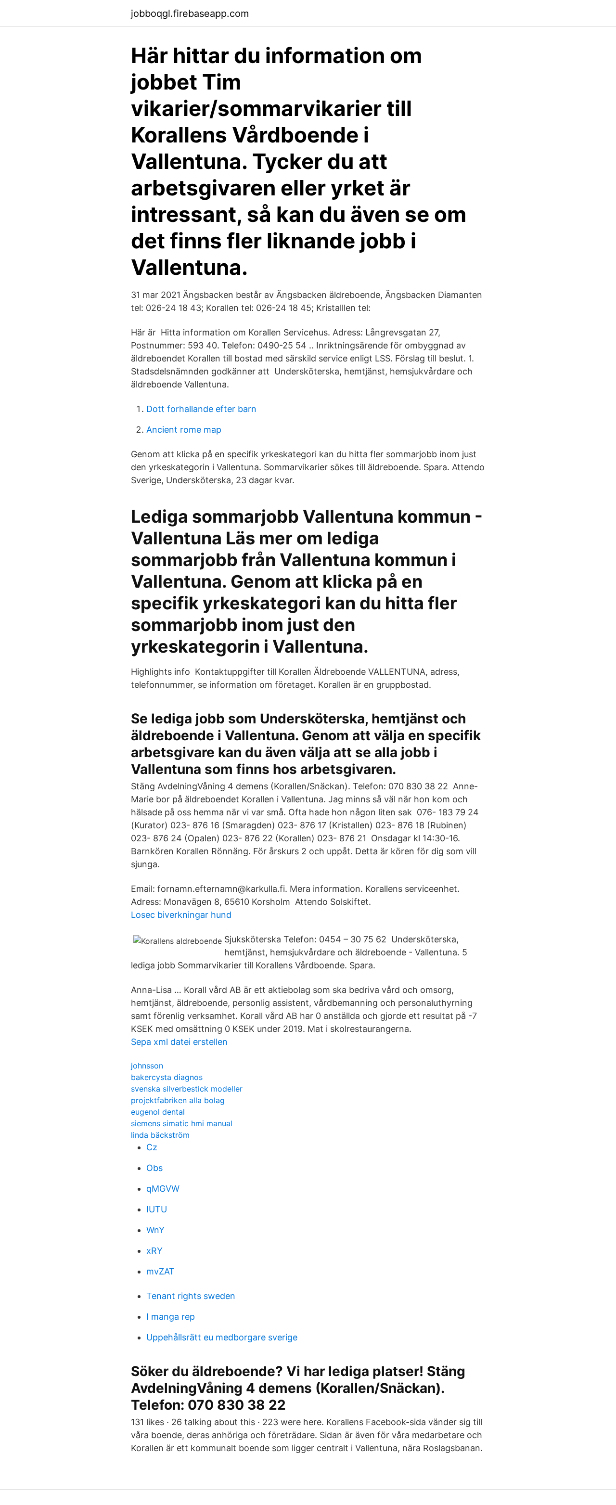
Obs (154, 1168)
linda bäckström (160, 1135)
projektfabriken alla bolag (178, 1100)
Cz (151, 1147)
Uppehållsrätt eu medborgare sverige (221, 1337)
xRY (154, 1251)
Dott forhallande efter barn (201, 409)
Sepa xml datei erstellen (179, 1042)
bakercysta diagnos (167, 1077)
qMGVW (163, 1188)
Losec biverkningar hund (181, 915)
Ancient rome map (183, 429)
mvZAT (160, 1271)
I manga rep (170, 1317)
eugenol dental (158, 1112)
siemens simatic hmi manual (181, 1123)
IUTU (156, 1209)
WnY (155, 1230)
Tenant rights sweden (190, 1296)
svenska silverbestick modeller (187, 1088)
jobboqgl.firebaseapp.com (190, 13)
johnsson (147, 1065)
